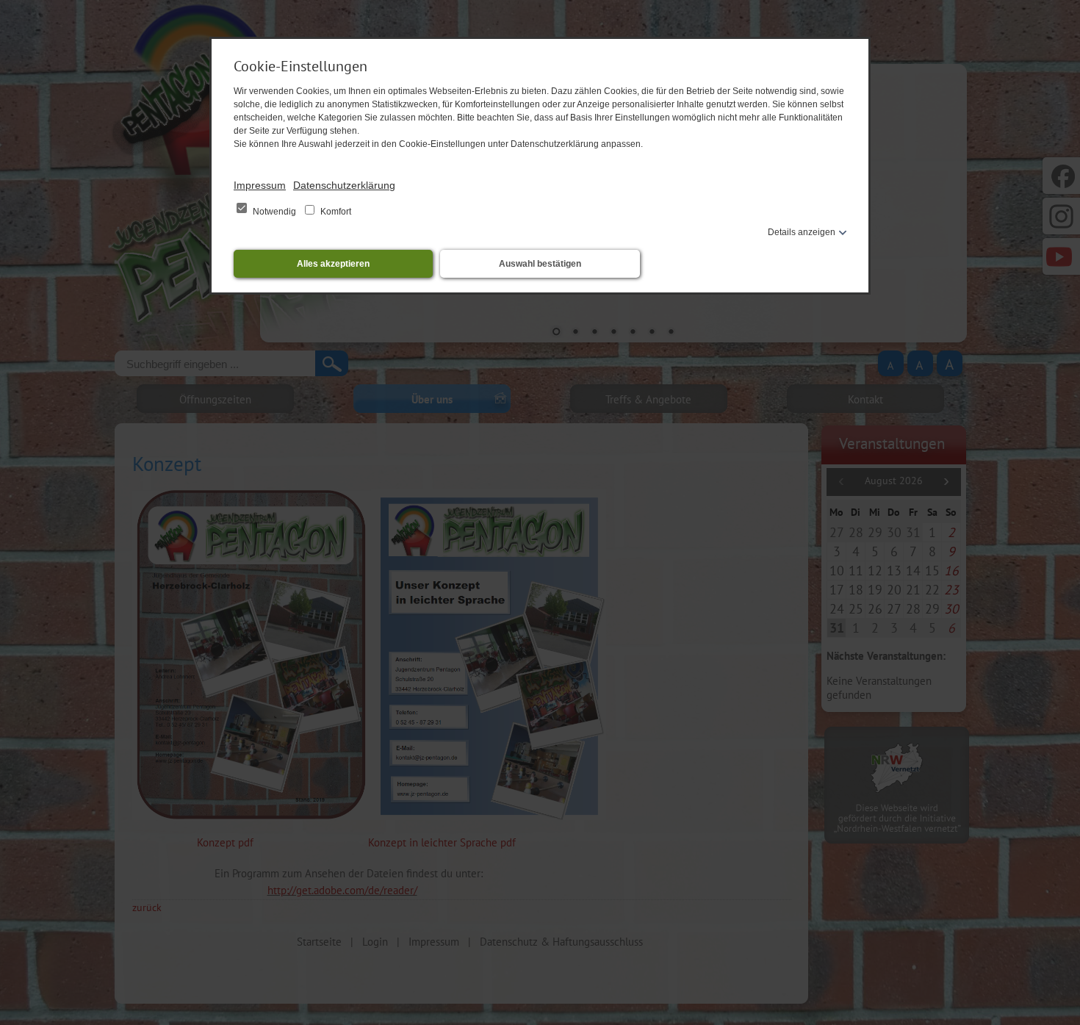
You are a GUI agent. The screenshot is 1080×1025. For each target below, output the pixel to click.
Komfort (334, 211)
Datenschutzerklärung (344, 185)
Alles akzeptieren (333, 264)
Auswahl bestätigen (540, 264)
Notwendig (274, 211)
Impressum (260, 185)
